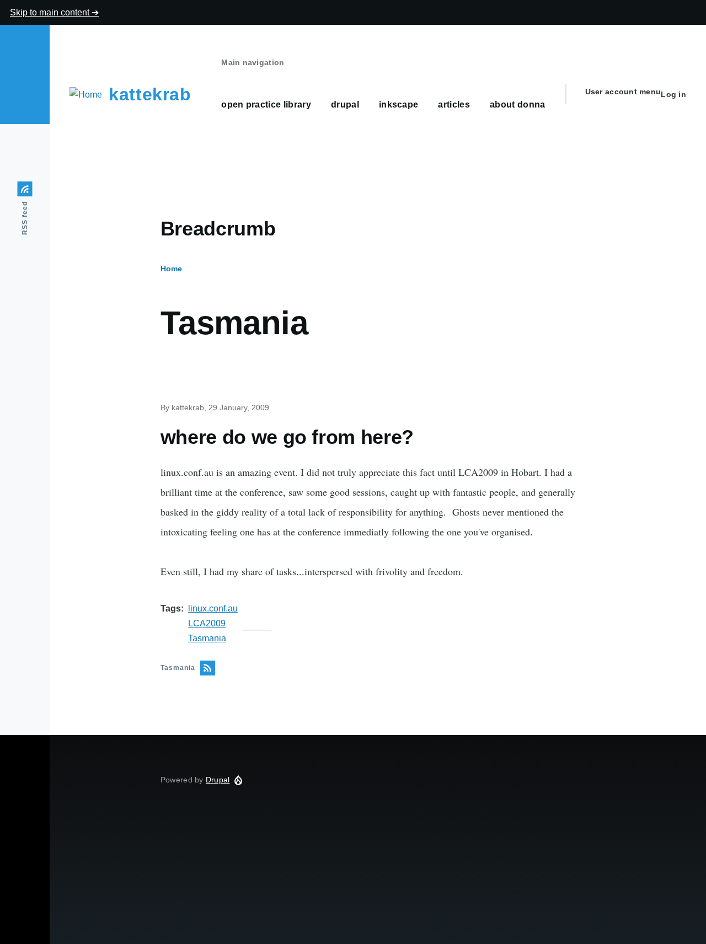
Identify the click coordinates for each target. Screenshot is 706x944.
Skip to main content (51, 12)
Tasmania (207, 638)
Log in (673, 94)
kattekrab (150, 94)
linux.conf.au (213, 608)
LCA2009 (207, 623)
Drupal (218, 779)
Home (171, 268)
